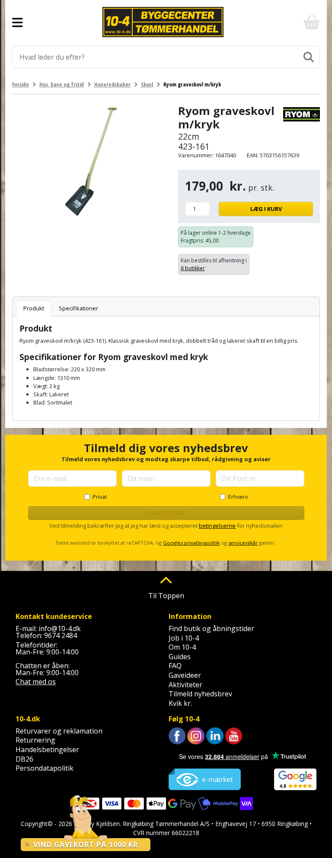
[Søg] (308, 57)
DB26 (24, 759)
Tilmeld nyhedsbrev (200, 694)
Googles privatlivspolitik (191, 542)
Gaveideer (185, 675)
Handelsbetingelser (47, 749)
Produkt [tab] (33, 308)
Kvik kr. (180, 703)
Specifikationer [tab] (78, 308)
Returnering (35, 740)
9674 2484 (60, 635)
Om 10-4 (182, 647)
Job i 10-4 (184, 638)
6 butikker (193, 268)
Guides (180, 656)
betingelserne (217, 525)
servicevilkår (243, 542)
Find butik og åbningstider (211, 628)
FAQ (175, 665)
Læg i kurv (266, 209)
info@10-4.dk (59, 628)
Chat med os (36, 681)
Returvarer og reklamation (59, 731)
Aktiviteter (185, 684)
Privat (100, 497)
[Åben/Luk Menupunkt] (17, 22)
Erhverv (238, 497)
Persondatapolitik (44, 768)
